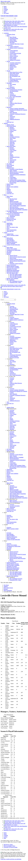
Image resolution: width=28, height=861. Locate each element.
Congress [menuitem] (12, 93)
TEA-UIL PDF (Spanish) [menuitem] (16, 277)
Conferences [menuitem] (9, 45)
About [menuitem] (5, 7)
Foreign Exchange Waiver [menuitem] (16, 557)
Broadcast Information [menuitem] (12, 242)
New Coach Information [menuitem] (15, 96)
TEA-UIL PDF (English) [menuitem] (15, 275)
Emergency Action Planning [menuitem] (16, 169)
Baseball (6, 589)
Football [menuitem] (11, 131)
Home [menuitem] (5, 6)
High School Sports (11, 408)
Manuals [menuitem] (9, 189)
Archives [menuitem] (12, 118)
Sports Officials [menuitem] (10, 165)
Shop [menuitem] (5, 12)
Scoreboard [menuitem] (9, 192)
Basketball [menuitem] (12, 128)
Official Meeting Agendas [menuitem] (13, 266)
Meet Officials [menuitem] (13, 37)
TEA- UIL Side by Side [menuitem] (12, 227)
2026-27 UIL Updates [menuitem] (12, 248)
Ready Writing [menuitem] (13, 57)
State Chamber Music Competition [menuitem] (18, 205)
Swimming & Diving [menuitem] (14, 136)
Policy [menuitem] (5, 246)
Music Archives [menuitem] (10, 217)
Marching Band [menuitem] (13, 199)
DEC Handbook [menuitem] (10, 279)
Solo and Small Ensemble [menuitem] (16, 203)
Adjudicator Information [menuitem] (15, 79)
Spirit (5, 512)
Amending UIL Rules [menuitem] (12, 269)
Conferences (10, 315)
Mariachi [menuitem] (12, 200)
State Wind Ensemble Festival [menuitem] (17, 208)
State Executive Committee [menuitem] (13, 267)
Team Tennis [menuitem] (13, 138)
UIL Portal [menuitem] (6, 13)
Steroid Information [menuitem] (14, 173)
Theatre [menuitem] (8, 70)
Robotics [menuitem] (12, 68)
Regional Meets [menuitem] (13, 41)
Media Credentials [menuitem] (11, 243)
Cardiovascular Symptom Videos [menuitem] (17, 180)
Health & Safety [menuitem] (10, 168)
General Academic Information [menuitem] (17, 108)
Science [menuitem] (11, 69)
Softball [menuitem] (11, 135)
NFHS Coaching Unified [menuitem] (12, 235)
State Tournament (8, 590)
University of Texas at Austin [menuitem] (10, 847)
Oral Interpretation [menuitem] (14, 91)
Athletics (6, 404)
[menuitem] (14, 21)
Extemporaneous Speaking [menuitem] (16, 89)
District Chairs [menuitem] (10, 184)
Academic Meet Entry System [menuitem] (17, 43)
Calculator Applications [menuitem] (15, 62)
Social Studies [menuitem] (13, 58)
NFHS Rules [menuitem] (10, 224)
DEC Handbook (11, 577)
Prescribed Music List (12, 499)
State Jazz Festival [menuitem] (14, 207)
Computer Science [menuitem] (14, 64)
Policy (5, 541)
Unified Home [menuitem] (10, 234)
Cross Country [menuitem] (13, 130)
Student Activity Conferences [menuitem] (16, 48)
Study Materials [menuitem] (13, 112)
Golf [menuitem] (11, 132)
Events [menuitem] (11, 100)
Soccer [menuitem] (11, 134)
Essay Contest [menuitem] (13, 54)
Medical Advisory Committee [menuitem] (16, 172)
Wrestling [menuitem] (12, 145)
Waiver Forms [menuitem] (13, 258)
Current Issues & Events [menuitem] (15, 53)
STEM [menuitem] (8, 61)
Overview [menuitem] (12, 306)
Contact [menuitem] (5, 10)
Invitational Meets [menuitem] (14, 38)
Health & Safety (11, 452)
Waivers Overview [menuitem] (14, 551)
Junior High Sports (11, 430)
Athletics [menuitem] (6, 123)
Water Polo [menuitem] (12, 143)
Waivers (9, 550)
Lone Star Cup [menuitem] (10, 122)
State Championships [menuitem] (12, 230)
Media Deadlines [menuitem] (11, 240)
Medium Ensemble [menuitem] (14, 201)
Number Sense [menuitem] (13, 66)
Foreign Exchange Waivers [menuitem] (16, 259)
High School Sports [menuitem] (11, 126)
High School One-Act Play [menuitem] (16, 72)
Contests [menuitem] (9, 49)
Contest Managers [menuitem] (14, 80)
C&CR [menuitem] (8, 225)
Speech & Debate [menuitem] (11, 88)
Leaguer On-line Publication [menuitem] (13, 244)
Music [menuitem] (5, 194)
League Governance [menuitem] (11, 265)
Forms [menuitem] (11, 105)
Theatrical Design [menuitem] (14, 74)
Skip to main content (5, 1)
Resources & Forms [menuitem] (14, 81)
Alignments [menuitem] (12, 116)
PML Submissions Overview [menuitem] (16, 212)
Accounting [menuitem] (12, 52)
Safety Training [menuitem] (13, 170)
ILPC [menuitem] (11, 85)
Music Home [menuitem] (10, 196)
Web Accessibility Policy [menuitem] (9, 846)
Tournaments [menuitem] (13, 95)
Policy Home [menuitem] (10, 247)
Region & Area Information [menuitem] (13, 213)
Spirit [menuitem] (5, 221)
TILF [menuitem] (8, 120)
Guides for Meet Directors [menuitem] (16, 103)
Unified (6, 524)
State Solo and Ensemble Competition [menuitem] (18, 209)
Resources (9, 387)
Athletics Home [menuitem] (10, 124)
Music (5, 481)
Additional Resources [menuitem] (15, 119)
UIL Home (6, 585)
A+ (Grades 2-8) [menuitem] (10, 97)
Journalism (9, 359)
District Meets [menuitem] (13, 39)
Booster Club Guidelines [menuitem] (12, 186)
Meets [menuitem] (8, 35)
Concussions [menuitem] (13, 177)
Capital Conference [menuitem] (14, 46)
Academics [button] (6, 302)
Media (5, 530)
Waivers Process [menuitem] (13, 255)
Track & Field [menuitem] (13, 141)
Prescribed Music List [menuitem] (12, 211)
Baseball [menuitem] (12, 127)
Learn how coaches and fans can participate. (11, 859)
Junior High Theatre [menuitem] (14, 73)
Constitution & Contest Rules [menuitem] (13, 250)
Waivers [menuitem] (8, 185)
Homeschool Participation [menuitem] (13, 271)
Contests (9, 321)
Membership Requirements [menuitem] (13, 270)
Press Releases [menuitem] (10, 239)
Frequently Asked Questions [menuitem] (16, 263)
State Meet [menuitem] (12, 42)
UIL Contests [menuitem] (13, 84)
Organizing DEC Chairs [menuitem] (15, 282)
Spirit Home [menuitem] (9, 223)
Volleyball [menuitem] (12, 142)
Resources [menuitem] (12, 87)
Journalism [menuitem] (9, 83)
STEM (9, 334)
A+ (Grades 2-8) (11, 376)
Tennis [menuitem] (11, 139)
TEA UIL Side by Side (12, 570)
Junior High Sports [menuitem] (11, 146)
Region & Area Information (13, 503)
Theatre (9, 345)
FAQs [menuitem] (8, 228)
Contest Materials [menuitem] (14, 50)
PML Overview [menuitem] (13, 500)
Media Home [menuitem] (10, 238)
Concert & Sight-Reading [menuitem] (16, 204)
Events (8, 484)
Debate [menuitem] (11, 92)
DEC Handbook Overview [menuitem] (16, 281)
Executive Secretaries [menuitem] (15, 215)
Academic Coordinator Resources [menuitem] (17, 114)
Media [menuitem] (5, 236)
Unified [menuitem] (5, 232)
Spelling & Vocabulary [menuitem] (15, 60)
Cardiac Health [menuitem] (13, 178)
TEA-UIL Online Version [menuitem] (16, 274)
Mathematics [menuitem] (13, 65)
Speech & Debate (11, 365)
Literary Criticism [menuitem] (14, 56)
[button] (1, 287)
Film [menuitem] (11, 77)
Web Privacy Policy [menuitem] (8, 844)
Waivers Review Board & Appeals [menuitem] (18, 256)
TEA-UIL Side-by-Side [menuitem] (12, 273)
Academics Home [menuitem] (11, 34)
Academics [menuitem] (6, 33)
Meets (8, 305)
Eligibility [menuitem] (9, 252)
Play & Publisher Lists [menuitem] (15, 76)
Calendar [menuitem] (6, 9)
